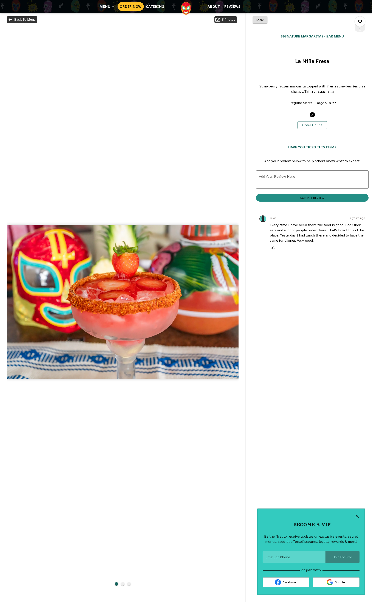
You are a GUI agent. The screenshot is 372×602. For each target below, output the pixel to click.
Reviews (232, 6)
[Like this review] (274, 247)
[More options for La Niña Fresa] (360, 21)
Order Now (131, 6)
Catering (155, 6)
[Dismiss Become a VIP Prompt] (357, 516)
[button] (108, 6)
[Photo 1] (116, 584)
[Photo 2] (122, 584)
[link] (312, 125)
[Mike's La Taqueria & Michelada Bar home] (186, 8)
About (214, 6)
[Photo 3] (129, 584)
